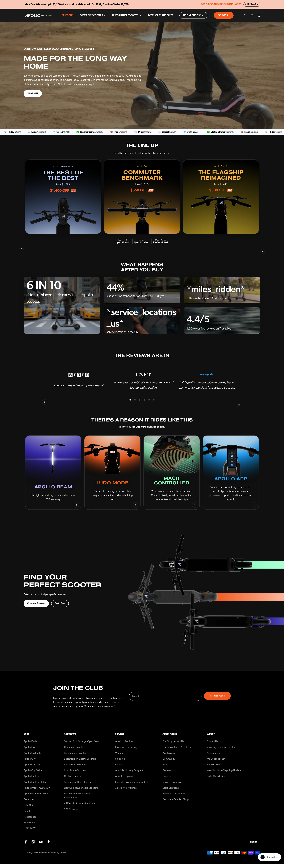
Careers (167, 776)
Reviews (167, 770)
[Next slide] (76, 505)
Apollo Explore (31, 776)
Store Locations (171, 788)
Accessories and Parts (160, 15)
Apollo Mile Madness (126, 788)
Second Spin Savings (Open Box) (81, 741)
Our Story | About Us (173, 741)
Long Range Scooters (75, 770)
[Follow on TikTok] (48, 842)
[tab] (130, 400)
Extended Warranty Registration (131, 782)
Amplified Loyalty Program (129, 770)
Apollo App (169, 753)
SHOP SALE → (251, 4)
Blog (165, 764)
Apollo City (30, 759)
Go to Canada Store (216, 776)
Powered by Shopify (57, 853)
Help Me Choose (192, 15)
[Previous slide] (30, 505)
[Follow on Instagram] (33, 842)
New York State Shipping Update (223, 770)
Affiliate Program (124, 776)
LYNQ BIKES (30, 828)
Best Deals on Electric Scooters (80, 759)
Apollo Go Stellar (33, 753)
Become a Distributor (174, 793)
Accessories (30, 817)
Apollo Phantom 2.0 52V (37, 788)
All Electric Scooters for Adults (79, 803)
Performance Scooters (125, 15)
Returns (119, 764)
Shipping (120, 759)
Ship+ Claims (213, 764)
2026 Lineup (71, 809)
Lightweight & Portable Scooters (81, 788)
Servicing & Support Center (220, 747)
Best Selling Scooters (75, 764)
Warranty (120, 753)
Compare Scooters (36, 603)
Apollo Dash (30, 741)
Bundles (28, 811)
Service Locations (172, 782)
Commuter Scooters (91, 15)
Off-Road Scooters (73, 776)
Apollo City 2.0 (32, 764)
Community (169, 759)
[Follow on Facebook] (26, 842)
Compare (29, 799)
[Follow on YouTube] (41, 842)
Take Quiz (29, 805)
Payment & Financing (126, 747)
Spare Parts (29, 822)
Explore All (223, 15)
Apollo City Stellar (33, 770)
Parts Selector (213, 753)
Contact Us (212, 741)
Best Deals (67, 15)
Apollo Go (29, 747)
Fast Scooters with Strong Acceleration (77, 795)
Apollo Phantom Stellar (36, 793)
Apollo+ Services (124, 741)
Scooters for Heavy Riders (77, 782)
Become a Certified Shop (176, 799)
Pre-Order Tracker (215, 759)
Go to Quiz (60, 603)
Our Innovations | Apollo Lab (177, 747)
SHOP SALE (32, 93)
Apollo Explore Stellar (35, 782)
